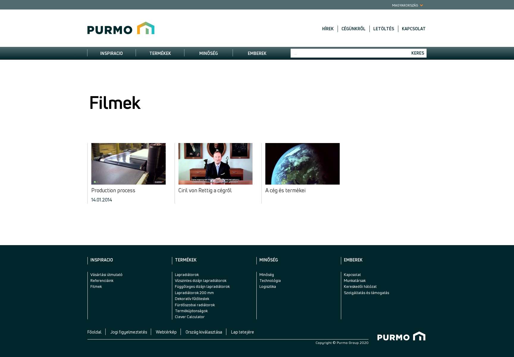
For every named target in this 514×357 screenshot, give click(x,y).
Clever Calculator (190, 316)
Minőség (208, 53)
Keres (417, 53)
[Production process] (128, 164)
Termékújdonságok (191, 310)
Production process (113, 190)
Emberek (257, 53)
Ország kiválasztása (204, 332)
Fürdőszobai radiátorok (195, 304)
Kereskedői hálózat (360, 286)
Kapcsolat (414, 28)
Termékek (160, 53)
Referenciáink (101, 280)
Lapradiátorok (187, 274)
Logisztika (267, 286)
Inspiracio (111, 53)
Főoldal (94, 332)
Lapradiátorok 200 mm (194, 292)
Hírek (328, 28)
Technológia (270, 280)
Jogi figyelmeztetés (128, 332)
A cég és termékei (285, 190)
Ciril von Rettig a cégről (205, 190)
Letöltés (383, 28)
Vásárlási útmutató (106, 274)
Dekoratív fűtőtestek (192, 298)
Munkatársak (355, 280)
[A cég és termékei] (302, 164)
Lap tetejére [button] (242, 332)
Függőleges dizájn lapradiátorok (202, 286)
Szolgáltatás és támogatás (366, 292)
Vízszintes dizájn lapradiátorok (200, 280)
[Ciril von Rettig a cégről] (215, 164)
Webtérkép (166, 332)
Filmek (96, 286)
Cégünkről (353, 28)
